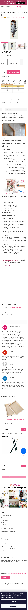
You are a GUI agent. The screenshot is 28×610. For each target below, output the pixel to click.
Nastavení (13, 601)
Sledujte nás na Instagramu (14, 488)
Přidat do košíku (15, 72)
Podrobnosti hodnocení (18, 17)
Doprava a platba (5, 537)
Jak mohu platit (4, 543)
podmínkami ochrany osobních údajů (17, 573)
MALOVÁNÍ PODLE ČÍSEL (15, 307)
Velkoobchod (4, 545)
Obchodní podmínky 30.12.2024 (8, 549)
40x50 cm (9, 433)
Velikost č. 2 (4, 469)
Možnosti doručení (5, 68)
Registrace (3, 551)
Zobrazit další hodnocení (20, 392)
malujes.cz (5, 522)
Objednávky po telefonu (6, 535)
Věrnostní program (5, 539)
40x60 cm (15, 433)
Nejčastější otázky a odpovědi (8, 531)
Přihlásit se (5, 577)
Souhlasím (13, 606)
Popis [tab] (3, 109)
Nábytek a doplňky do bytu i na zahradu (14, 583)
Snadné (12, 311)
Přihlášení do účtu (5, 553)
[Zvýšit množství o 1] (6, 71)
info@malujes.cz (7, 515)
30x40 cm (4, 433)
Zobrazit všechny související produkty (14, 477)
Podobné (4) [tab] (9, 109)
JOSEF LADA (20, 3)
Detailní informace (5, 95)
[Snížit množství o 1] (6, 73)
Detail (23, 429)
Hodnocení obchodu (5, 541)
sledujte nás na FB (7, 520)
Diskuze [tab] (14, 109)
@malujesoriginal (7, 525)
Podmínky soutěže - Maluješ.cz (14, 585)
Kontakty (3, 533)
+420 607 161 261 (7, 518)
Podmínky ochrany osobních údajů (9, 547)
